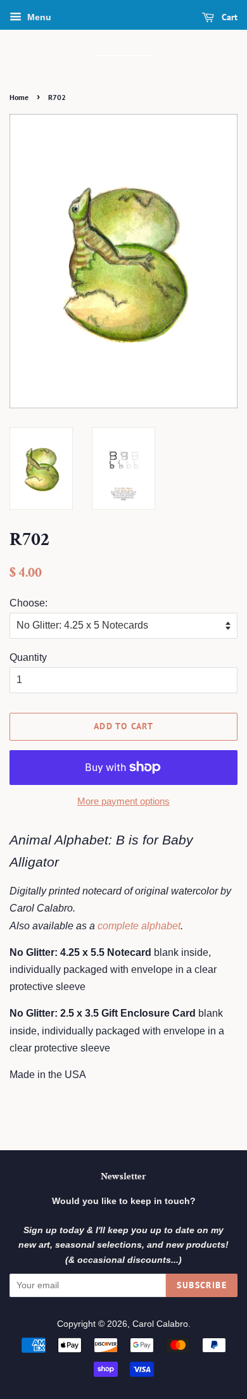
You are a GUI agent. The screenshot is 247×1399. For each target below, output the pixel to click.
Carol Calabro (160, 1324)
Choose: (29, 603)
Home (19, 97)
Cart (228, 17)
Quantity (28, 657)
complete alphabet (139, 925)
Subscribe (202, 1285)
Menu (38, 17)
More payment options (123, 801)
